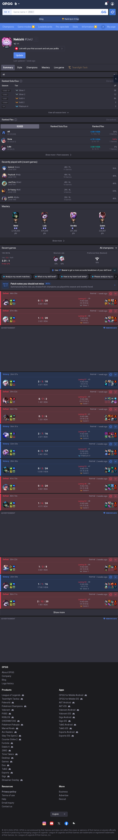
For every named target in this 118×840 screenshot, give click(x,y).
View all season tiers (57, 112)
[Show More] (17, 4)
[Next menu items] (103, 27)
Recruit (62, 799)
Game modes (26, 26)
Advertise (63, 795)
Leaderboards (45, 26)
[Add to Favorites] (36, 39)
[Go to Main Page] (7, 3)
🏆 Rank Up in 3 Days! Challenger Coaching (73, 19)
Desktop (6, 758)
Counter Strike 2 (10, 739)
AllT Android (65, 702)
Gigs (4, 776)
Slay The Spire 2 (10, 736)
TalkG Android (66, 724)
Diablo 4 (6, 747)
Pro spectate (62, 26)
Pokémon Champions (12, 706)
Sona (9, 139)
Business (63, 791)
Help (4, 799)
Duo (4, 765)
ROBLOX (6, 717)
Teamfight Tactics (10, 699)
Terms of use (8, 795)
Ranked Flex (98, 126)
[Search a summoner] (103, 12)
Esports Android (67, 732)
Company (6, 676)
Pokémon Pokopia (11, 724)
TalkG (4, 769)
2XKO (4, 750)
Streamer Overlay (10, 780)
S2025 (20, 126)
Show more (59, 612)
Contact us (7, 806)
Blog (4, 680)
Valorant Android (67, 710)
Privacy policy (9, 791)
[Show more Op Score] (114, 270)
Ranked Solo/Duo (59, 126)
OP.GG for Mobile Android (71, 695)
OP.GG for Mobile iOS (69, 699)
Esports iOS (64, 736)
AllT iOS (63, 706)
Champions (8, 26)
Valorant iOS (65, 713)
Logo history (8, 683)
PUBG (4, 713)
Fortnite (5, 743)
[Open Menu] (112, 4)
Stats (75, 26)
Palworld (6, 702)
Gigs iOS (63, 721)
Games (5, 761)
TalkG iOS (63, 728)
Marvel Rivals (8, 728)
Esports (5, 772)
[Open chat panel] (115, 79)
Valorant (6, 710)
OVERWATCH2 (9, 721)
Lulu (9, 147)
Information (89, 26)
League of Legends (11, 695)
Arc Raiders (7, 732)
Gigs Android (65, 717)
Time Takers (8, 754)
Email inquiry (8, 803)
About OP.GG (8, 672)
